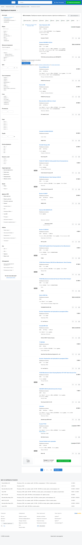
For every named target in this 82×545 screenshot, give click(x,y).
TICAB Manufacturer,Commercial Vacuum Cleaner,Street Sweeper (55, 278)
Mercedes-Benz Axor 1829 (7, 488)
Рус (4, 525)
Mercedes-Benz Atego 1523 (7, 503)
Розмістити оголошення (63, 460)
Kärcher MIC (42, 84)
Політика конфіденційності (24, 518)
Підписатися (26, 63)
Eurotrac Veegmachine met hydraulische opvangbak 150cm (53, 358)
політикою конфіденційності (44, 64)
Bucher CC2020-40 (43, 229)
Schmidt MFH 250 (43, 325)
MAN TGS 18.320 (5, 500)
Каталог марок (22, 527)
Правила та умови (23, 516)
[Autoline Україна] (5, 2)
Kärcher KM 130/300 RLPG (45, 209)
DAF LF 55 (4, 485)
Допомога (3, 518)
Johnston (41, 406)
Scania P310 (4, 506)
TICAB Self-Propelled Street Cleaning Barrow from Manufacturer (54, 246)
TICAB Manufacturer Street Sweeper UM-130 (50, 177)
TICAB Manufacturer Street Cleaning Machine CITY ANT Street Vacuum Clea (57, 372)
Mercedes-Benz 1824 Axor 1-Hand (47, 101)
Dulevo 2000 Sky (43, 295)
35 (51, 470)
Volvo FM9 (4, 491)
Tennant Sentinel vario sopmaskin (47, 441)
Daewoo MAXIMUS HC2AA (45, 42)
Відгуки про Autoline (23, 522)
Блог (20, 525)
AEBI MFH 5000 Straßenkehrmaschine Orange (50, 388)
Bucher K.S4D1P (43, 193)
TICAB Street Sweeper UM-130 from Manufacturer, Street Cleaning (55, 262)
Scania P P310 (42, 423)
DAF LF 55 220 (5, 494)
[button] (76, 38)
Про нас (2, 516)
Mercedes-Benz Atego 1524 (7, 497)
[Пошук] (19, 2)
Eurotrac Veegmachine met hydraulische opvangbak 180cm (53, 311)
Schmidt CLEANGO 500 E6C (46, 131)
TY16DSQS (42, 342)
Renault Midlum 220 (44, 67)
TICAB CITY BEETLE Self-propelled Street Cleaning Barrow (53, 161)
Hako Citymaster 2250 (44, 25)
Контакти (3, 520)
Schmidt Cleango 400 (44, 144)
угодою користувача (55, 64)
